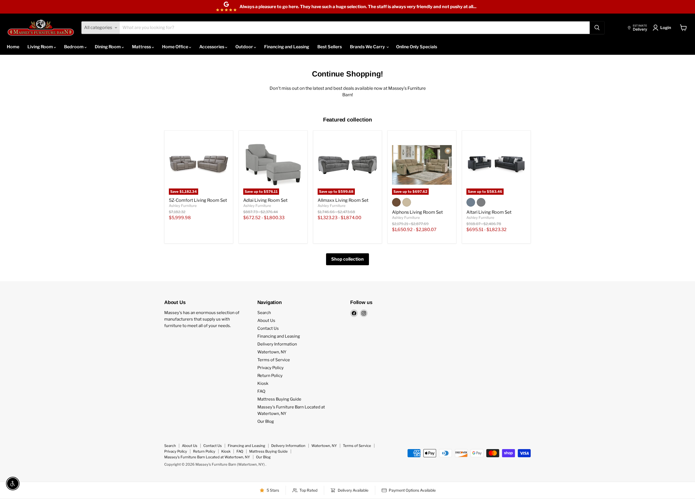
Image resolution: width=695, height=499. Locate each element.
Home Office (175, 46)
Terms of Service (273, 359)
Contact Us (268, 328)
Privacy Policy (270, 367)
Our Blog (265, 421)
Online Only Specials (416, 46)
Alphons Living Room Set (417, 212)
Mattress (142, 46)
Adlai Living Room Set (265, 200)
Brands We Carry (368, 46)
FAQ (261, 391)
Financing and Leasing (286, 46)
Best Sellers (329, 46)
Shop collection (347, 259)
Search (264, 312)
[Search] (597, 27)
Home (13, 46)
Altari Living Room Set (488, 212)
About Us (266, 320)
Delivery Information (277, 344)
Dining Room (108, 46)
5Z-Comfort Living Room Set (198, 200)
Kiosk (262, 383)
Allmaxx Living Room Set (343, 200)
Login (665, 27)
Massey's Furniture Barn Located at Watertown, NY (207, 457)
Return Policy (270, 375)
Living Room (40, 46)
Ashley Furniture (183, 205)
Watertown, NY (271, 352)
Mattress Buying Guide (279, 399)
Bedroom (74, 46)
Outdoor (244, 46)
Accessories (212, 46)
